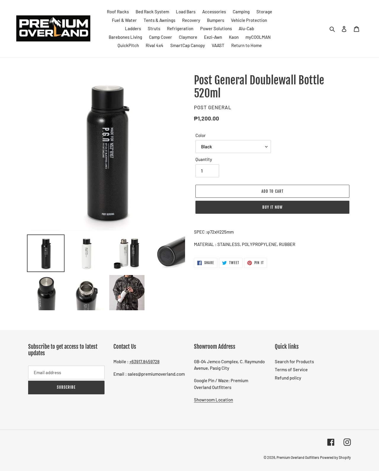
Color (200, 135)
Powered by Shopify (335, 457)
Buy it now (272, 207)
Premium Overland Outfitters (298, 457)
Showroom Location (213, 399)
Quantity (203, 159)
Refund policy (288, 377)
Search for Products (294, 361)
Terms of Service (291, 369)
